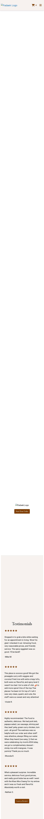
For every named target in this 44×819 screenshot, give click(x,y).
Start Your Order (22, 511)
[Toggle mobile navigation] (40, 5)
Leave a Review (22, 801)
